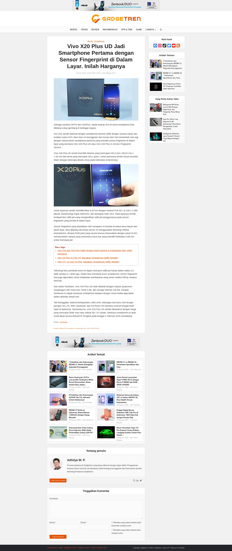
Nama (53, 522)
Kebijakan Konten (84, 548)
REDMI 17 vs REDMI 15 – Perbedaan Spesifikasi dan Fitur (128, 364)
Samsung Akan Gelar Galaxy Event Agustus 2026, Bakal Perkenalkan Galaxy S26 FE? (81, 430)
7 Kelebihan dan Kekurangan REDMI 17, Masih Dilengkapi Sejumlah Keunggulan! (81, 364)
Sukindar (89, 369)
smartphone (71, 328)
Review (95, 30)
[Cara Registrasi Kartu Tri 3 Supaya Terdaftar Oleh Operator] (156, 87)
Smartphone (99, 41)
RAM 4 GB (63, 328)
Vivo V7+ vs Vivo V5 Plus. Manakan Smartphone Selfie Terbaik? (89, 262)
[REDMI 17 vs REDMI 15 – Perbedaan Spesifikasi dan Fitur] (156, 76)
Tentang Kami (52, 548)
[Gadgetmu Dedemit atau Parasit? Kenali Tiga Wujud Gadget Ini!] (156, 136)
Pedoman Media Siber (99, 548)
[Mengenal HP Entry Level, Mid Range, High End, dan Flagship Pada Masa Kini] (156, 107)
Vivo (89, 328)
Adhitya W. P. (111, 73)
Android (56, 328)
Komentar (54, 499)
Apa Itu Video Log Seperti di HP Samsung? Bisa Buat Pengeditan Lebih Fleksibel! (171, 124)
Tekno (84, 30)
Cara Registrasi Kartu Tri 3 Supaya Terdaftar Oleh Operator (172, 86)
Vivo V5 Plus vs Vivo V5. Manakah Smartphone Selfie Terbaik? (88, 258)
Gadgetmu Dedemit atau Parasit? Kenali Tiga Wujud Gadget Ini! (171, 137)
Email (84, 522)
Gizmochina (63, 322)
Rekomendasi (110, 30)
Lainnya (149, 30)
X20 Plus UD (95, 328)
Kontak (60, 548)
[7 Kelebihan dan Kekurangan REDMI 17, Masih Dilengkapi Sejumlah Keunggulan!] (156, 64)
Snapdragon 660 (81, 328)
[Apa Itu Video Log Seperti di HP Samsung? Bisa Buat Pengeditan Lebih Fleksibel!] (156, 122)
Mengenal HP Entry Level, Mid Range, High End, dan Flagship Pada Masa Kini (171, 109)
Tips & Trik (126, 30)
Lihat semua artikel (58, 480)
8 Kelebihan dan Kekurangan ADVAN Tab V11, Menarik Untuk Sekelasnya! (81, 397)
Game (139, 30)
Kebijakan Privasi (70, 548)
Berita (73, 30)
